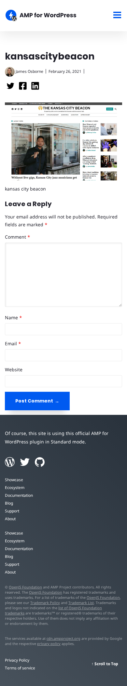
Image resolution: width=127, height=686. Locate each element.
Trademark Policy (45, 602)
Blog (9, 503)
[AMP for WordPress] (48, 16)
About (10, 518)
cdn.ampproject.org (63, 638)
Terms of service (20, 668)
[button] (63, 343)
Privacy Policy (17, 660)
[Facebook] (23, 88)
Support (12, 511)
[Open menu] (117, 15)
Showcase (14, 479)
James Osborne (29, 71)
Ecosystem (14, 487)
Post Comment (34, 401)
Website (13, 369)
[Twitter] (11, 88)
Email (13, 343)
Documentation (19, 495)
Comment (17, 237)
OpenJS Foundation (25, 587)
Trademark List (81, 602)
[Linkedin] (35, 88)
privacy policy (49, 643)
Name (13, 317)
